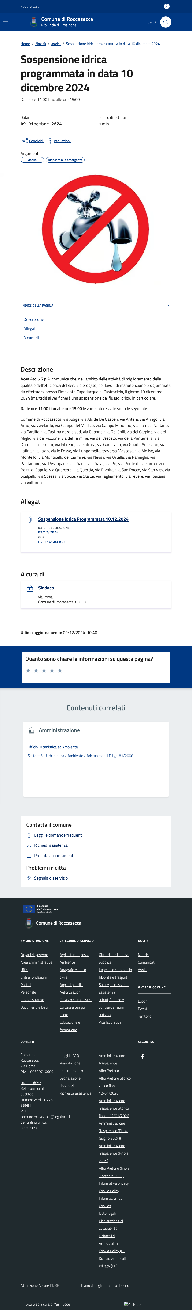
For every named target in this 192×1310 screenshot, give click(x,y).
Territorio (144, 1016)
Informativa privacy (114, 1183)
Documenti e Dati (34, 1007)
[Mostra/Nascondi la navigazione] (5, 21)
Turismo (105, 1015)
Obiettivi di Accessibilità (108, 1239)
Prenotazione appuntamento (71, 1066)
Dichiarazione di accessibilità (111, 1224)
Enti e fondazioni (34, 977)
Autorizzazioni (70, 992)
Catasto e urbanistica (76, 1000)
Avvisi (142, 969)
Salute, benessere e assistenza (114, 988)
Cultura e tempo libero (72, 1011)
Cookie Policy (109, 1191)
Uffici (24, 969)
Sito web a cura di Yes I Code (48, 1304)
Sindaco (46, 588)
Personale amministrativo (32, 996)
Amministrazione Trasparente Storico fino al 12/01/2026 (114, 1108)
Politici (26, 984)
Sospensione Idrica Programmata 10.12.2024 (83, 519)
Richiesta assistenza (75, 1093)
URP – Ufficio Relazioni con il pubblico (32, 1088)
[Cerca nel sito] (165, 22)
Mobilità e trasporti (113, 977)
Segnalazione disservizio (70, 1081)
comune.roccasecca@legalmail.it (46, 1116)
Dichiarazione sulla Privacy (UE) (113, 1262)
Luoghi (143, 1001)
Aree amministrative (36, 962)
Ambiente (67, 962)
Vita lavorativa (110, 1022)
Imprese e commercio (115, 969)
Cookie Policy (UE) (112, 1251)
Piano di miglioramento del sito (105, 1285)
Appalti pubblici (71, 984)
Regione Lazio (30, 6)
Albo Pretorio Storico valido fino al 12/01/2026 (115, 1085)
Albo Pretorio (109, 1070)
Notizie (143, 954)
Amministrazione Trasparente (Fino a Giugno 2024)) (113, 1130)
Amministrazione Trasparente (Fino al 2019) (114, 1153)
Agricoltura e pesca (74, 954)
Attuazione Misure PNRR (40, 1285)
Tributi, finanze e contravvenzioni (111, 1003)
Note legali (107, 1213)
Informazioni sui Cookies (111, 1202)
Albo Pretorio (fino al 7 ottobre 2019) (114, 1172)
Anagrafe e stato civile (73, 973)
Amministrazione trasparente (112, 1059)
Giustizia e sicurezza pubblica (114, 958)
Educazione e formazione (70, 1026)
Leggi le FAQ (69, 1055)
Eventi (143, 1008)
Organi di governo (34, 954)
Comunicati (146, 962)
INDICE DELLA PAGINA (37, 305)
